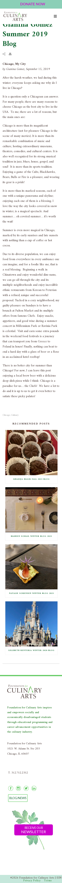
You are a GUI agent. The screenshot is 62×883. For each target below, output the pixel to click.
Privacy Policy (32, 880)
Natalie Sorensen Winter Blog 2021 (31, 593)
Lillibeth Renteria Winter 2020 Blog (31, 650)
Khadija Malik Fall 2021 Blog (31, 479)
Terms (48, 880)
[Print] (12, 53)
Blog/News (17, 798)
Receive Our (33, 830)
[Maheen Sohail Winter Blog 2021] (31, 509)
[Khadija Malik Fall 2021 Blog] (31, 452)
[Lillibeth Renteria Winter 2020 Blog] (31, 623)
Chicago (6, 415)
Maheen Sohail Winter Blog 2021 (31, 536)
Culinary (15, 415)
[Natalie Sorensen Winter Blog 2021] (31, 566)
